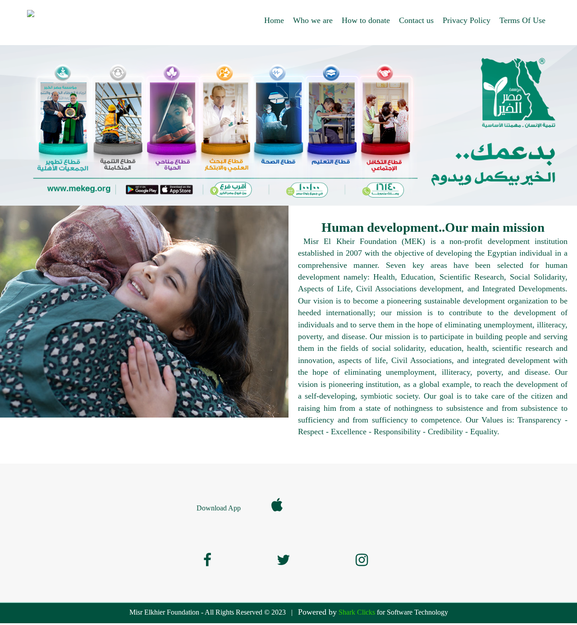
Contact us (416, 20)
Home (274, 20)
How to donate (366, 20)
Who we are (313, 20)
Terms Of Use (522, 20)
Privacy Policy (466, 20)
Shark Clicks (357, 612)
